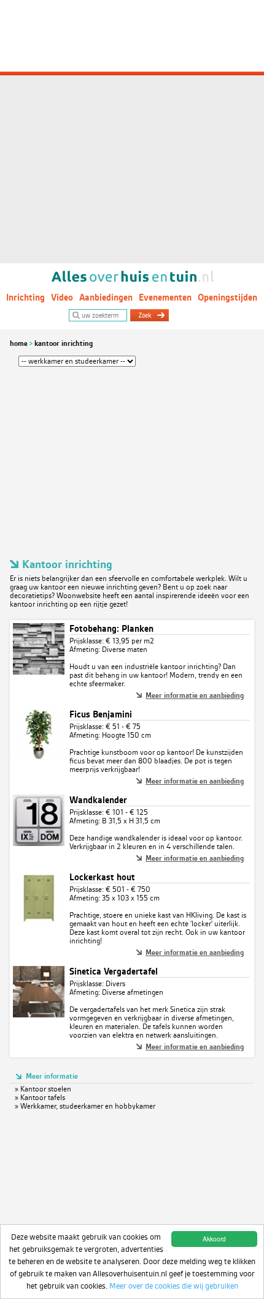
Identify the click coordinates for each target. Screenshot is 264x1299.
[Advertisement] (132, 131)
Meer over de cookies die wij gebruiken (173, 1285)
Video (62, 297)
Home (19, 343)
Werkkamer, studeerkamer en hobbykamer (87, 1106)
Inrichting (25, 297)
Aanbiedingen (106, 297)
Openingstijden (227, 297)
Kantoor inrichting (63, 343)
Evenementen (165, 297)
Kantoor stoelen (45, 1089)
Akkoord (214, 1238)
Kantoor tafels (42, 1097)
